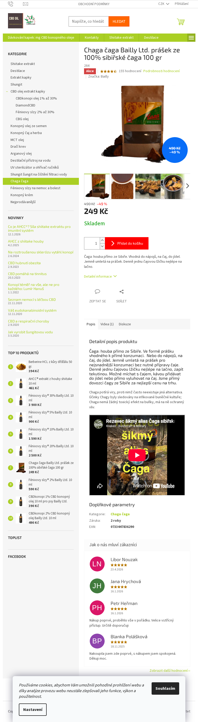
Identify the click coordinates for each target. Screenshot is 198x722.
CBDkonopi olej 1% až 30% (36, 98)
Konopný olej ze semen (29, 126)
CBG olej (22, 119)
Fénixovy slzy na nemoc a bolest (35, 188)
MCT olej (17, 140)
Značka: (98, 76)
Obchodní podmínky (94, 4)
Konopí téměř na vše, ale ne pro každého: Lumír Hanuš (33, 287)
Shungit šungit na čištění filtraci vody (39, 174)
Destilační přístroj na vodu (31, 160)
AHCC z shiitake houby (26, 241)
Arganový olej (21, 153)
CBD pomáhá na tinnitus (27, 274)
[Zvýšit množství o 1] (102, 240)
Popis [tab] (91, 324)
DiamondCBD (25, 105)
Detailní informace (98, 276)
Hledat (119, 21)
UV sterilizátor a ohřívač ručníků (35, 167)
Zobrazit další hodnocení (169, 670)
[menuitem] (41, 38)
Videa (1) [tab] (107, 324)
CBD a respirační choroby (28, 321)
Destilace (18, 70)
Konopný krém (22, 195)
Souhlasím (165, 688)
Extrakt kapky (21, 77)
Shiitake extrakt (23, 64)
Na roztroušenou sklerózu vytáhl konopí (40, 252)
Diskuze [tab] (125, 324)
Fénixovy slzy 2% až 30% (35, 112)
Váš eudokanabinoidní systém (32, 310)
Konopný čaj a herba (26, 133)
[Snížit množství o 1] (102, 246)
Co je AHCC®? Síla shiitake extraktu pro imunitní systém (39, 229)
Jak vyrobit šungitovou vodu (30, 332)
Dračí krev (18, 146)
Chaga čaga (19, 181)
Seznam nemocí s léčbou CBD (32, 299)
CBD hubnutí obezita (24, 263)
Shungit (16, 84)
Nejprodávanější (23, 202)
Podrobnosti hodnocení (161, 71)
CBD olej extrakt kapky (28, 91)
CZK (161, 4)
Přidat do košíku (130, 243)
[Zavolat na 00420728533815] (15, 4)
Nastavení (32, 709)
